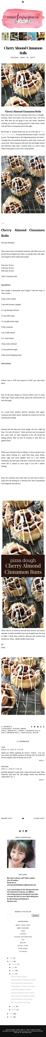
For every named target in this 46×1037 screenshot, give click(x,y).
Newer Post (6, 818)
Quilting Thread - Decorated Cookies (23, 980)
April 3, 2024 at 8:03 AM (11, 769)
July (13, 967)
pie (23, 940)
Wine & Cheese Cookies (19, 977)
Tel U (12, 777)
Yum (2, 223)
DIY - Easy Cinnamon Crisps (20, 1002)
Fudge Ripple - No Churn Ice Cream (23, 986)
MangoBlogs (26, 1032)
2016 (11, 1014)
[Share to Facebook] (31, 727)
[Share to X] (35, 727)
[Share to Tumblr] (41, 727)
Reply (41, 760)
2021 (11, 958)
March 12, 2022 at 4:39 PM (12, 749)
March (14, 1010)
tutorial (23, 951)
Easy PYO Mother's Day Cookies (21, 999)
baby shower (23, 928)
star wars (23, 948)
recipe (36, 733)
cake (23, 931)
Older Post (39, 818)
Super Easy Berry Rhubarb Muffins (23, 996)
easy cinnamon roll (10, 733)
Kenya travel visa (33, 753)
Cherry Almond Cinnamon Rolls (22, 983)
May (13, 974)
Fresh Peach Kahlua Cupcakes (21, 989)
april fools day (23, 925)
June (13, 971)
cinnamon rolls (32, 731)
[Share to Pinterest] (38, 727)
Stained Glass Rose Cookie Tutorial (22, 993)
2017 (11, 961)
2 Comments (6, 726)
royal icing (23, 945)
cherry (21, 731)
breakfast (12, 731)
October (14, 964)
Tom (3, 747)
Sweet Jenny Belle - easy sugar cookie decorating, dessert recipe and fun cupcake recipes (23, 1030)
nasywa (5, 767)
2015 (11, 1017)
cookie (23, 934)
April (14, 1006)
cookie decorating (23, 937)
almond (16, 729)
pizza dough (26, 733)
